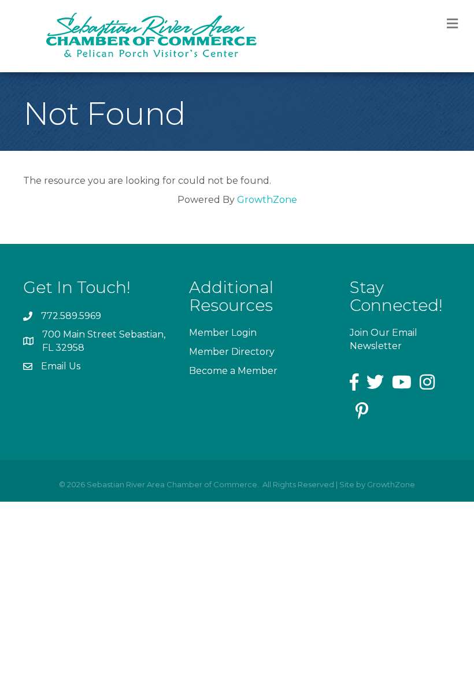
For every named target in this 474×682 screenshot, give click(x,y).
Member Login (223, 332)
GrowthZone (267, 199)
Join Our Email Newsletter (383, 339)
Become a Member (233, 370)
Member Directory (232, 351)
